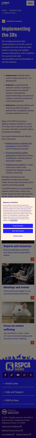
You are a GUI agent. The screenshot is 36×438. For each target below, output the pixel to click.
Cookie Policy (14, 220)
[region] (18, 219)
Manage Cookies (18, 236)
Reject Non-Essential (18, 231)
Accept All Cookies (18, 225)
